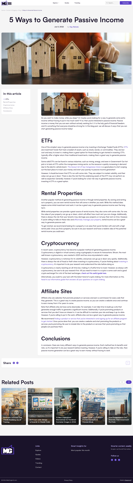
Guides (67, 3)
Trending (77, 3)
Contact (38, 467)
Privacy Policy (68, 480)
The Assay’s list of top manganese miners (84, 167)
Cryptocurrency (8, 105)
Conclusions (7, 111)
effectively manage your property (87, 220)
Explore (38, 450)
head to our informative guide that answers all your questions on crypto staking (73, 279)
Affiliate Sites (8, 108)
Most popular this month (80, 450)
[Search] (107, 3)
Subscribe (126, 3)
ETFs (7, 99)
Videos (38, 459)
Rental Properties (9, 102)
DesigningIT (128, 480)
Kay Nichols (74, 27)
